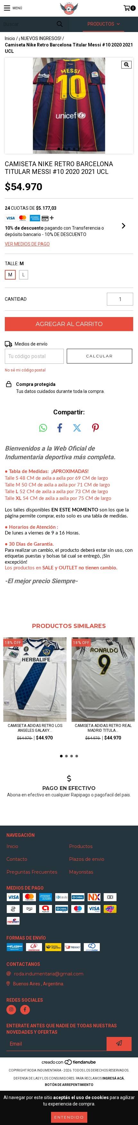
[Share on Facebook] (60, 428)
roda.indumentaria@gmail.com (48, 974)
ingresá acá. (113, 1078)
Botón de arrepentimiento (69, 1085)
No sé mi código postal (25, 370)
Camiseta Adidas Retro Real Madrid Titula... (103, 728)
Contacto (16, 859)
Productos (80, 846)
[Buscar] (59, 24)
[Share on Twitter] (77, 428)
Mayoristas (81, 872)
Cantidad (16, 299)
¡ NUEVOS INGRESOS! (40, 38)
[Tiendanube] (69, 1064)
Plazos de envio (86, 859)
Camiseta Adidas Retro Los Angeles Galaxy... (35, 728)
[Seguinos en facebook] (25, 1010)
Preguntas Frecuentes (31, 872)
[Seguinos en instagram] (11, 1010)
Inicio (10, 38)
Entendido (69, 1117)
